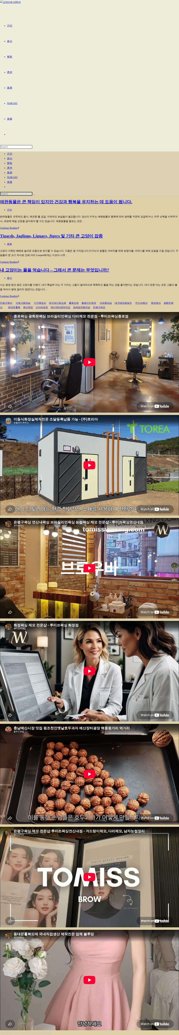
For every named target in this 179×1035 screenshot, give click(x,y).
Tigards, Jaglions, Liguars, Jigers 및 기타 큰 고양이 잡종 (51, 236)
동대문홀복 (14, 307)
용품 (9, 182)
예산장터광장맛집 (60, 307)
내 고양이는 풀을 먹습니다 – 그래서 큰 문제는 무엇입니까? (54, 270)
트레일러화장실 (81, 307)
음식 (9, 158)
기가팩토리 (40, 303)
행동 (9, 163)
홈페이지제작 (88, 303)
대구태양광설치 (123, 303)
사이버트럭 (42, 307)
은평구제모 (99, 307)
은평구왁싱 (6, 303)
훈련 (9, 167)
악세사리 (12, 177)
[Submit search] (34, 194)
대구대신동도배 (57, 303)
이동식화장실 (23, 303)
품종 (9, 172)
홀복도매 (74, 303)
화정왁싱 (156, 303)
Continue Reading (9, 228)
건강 (9, 153)
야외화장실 (106, 303)
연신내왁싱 (141, 303)
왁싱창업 (28, 307)
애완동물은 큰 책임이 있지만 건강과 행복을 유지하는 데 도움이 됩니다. (66, 201)
